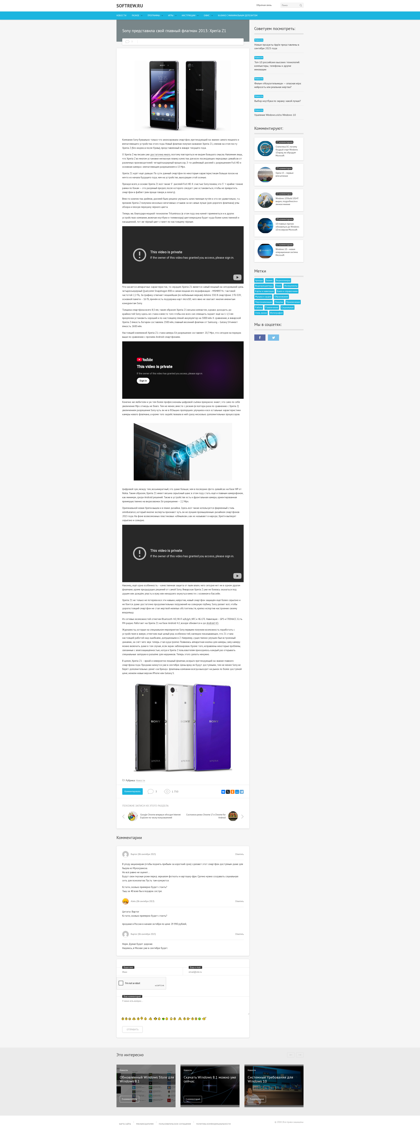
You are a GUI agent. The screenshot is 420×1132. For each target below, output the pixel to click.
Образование (281, 296)
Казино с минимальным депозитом (237, 15)
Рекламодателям (145, 1124)
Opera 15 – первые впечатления (285, 174)
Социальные (287, 307)
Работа (258, 307)
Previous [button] (124, 816)
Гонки (278, 285)
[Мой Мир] (237, 792)
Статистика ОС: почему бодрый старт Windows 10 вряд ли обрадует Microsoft (287, 151)
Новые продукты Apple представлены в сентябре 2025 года (276, 46)
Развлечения (271, 307)
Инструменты (290, 285)
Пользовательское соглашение (175, 1124)
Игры (170, 15)
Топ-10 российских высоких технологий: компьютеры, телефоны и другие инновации (277, 66)
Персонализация (263, 302)
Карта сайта (125, 1124)
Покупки (279, 302)
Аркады (259, 280)
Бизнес (269, 280)
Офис (207, 15)
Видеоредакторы (264, 285)
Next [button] (242, 816)
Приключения (293, 302)
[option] (155, 817)
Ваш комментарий (132, 996)
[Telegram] (242, 792)
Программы (154, 15)
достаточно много (160, 154)
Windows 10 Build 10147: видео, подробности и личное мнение (287, 201)
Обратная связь (264, 5)
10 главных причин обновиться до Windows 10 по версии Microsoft (287, 226)
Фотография (276, 312)
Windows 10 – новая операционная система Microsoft (287, 252)
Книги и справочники (287, 291)
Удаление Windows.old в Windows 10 (275, 114)
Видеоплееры (283, 280)
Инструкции (188, 15)
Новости (121, 15)
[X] (228, 792)
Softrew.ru (129, 5)
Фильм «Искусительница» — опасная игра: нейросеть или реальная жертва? (277, 85)
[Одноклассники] (232, 792)
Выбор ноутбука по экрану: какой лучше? (277, 101)
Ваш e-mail (195, 967)
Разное (135, 15)
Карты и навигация (264, 291)
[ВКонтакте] (223, 792)
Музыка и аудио (263, 296)
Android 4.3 (212, 623)
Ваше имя (128, 967)
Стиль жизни (261, 312)
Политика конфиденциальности (213, 1124)
